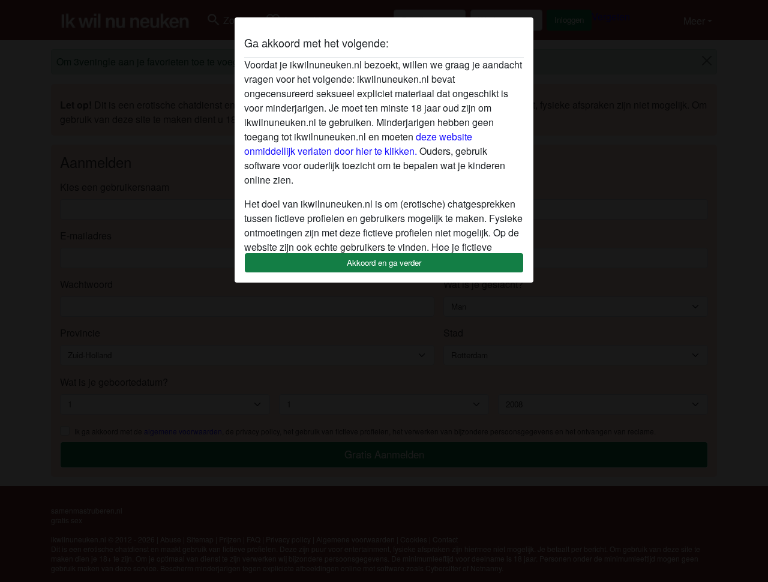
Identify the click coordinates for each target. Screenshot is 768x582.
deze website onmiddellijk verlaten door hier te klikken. (358, 144)
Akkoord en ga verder (384, 262)
